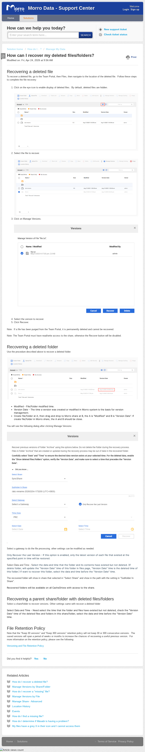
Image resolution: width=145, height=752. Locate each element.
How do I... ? (34, 49)
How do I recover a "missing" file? (31, 691)
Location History (21, 706)
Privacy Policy (126, 741)
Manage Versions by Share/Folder (31, 686)
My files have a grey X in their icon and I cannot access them (46, 726)
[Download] (66, 385)
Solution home (15, 49)
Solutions (28, 18)
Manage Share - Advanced (27, 701)
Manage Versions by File (26, 696)
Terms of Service (107, 741)
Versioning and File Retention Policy (25, 645)
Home (10, 18)
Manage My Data (55, 49)
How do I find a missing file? (28, 716)
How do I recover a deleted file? (30, 681)
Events (16, 711)
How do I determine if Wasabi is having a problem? (40, 721)
